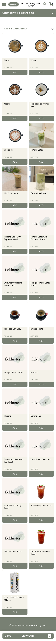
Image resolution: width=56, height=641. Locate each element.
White (33, 60)
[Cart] (51, 5)
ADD (15, 72)
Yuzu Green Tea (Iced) (40, 459)
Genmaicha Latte (38, 193)
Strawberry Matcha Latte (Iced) (13, 284)
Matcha (33, 372)
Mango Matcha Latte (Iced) (40, 284)
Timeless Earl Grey (12, 328)
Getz (44, 625)
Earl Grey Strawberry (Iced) (40, 552)
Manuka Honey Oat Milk (39, 105)
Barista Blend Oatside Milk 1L (14, 598)
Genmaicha (35, 415)
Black (6, 60)
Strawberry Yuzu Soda (40, 505)
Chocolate (8, 149)
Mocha (7, 103)
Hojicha (7, 415)
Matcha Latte (36, 149)
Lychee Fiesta (36, 328)
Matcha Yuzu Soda (12, 551)
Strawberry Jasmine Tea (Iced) (13, 460)
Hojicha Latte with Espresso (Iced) (12, 238)
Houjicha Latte (11, 193)
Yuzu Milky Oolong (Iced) (12, 506)
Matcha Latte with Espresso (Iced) (38, 238)
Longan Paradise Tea (13, 372)
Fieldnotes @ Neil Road (30, 4)
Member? (13, 4)
